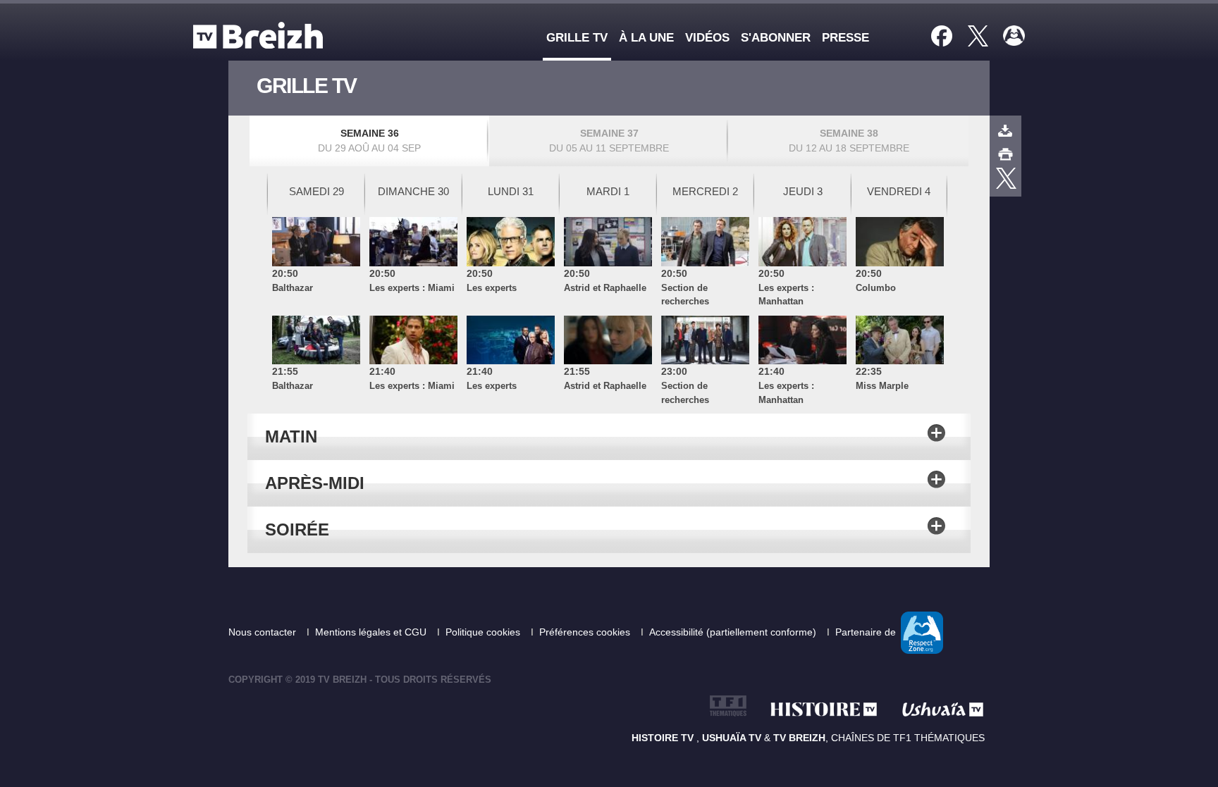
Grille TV (577, 37)
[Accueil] (261, 35)
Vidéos (707, 37)
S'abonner (776, 37)
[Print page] (1005, 153)
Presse (845, 37)
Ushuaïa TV (731, 737)
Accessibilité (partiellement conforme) (734, 632)
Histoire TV (664, 737)
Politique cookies (484, 632)
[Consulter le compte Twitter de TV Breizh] (1006, 178)
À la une (646, 37)
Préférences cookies (586, 632)
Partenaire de (867, 632)
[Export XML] (1005, 130)
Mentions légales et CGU (372, 632)
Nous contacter (263, 632)
